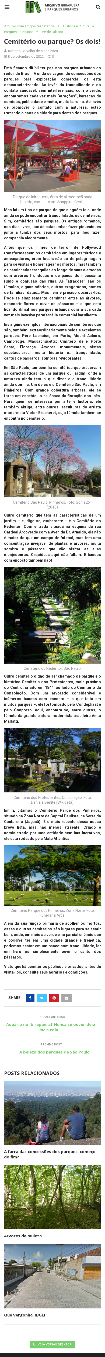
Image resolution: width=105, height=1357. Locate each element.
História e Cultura (76, 26)
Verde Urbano (52, 32)
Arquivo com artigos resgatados (29, 26)
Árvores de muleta (23, 1235)
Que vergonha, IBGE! (24, 1315)
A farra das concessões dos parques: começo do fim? (50, 1154)
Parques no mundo (18, 32)
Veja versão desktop (54, 1344)
